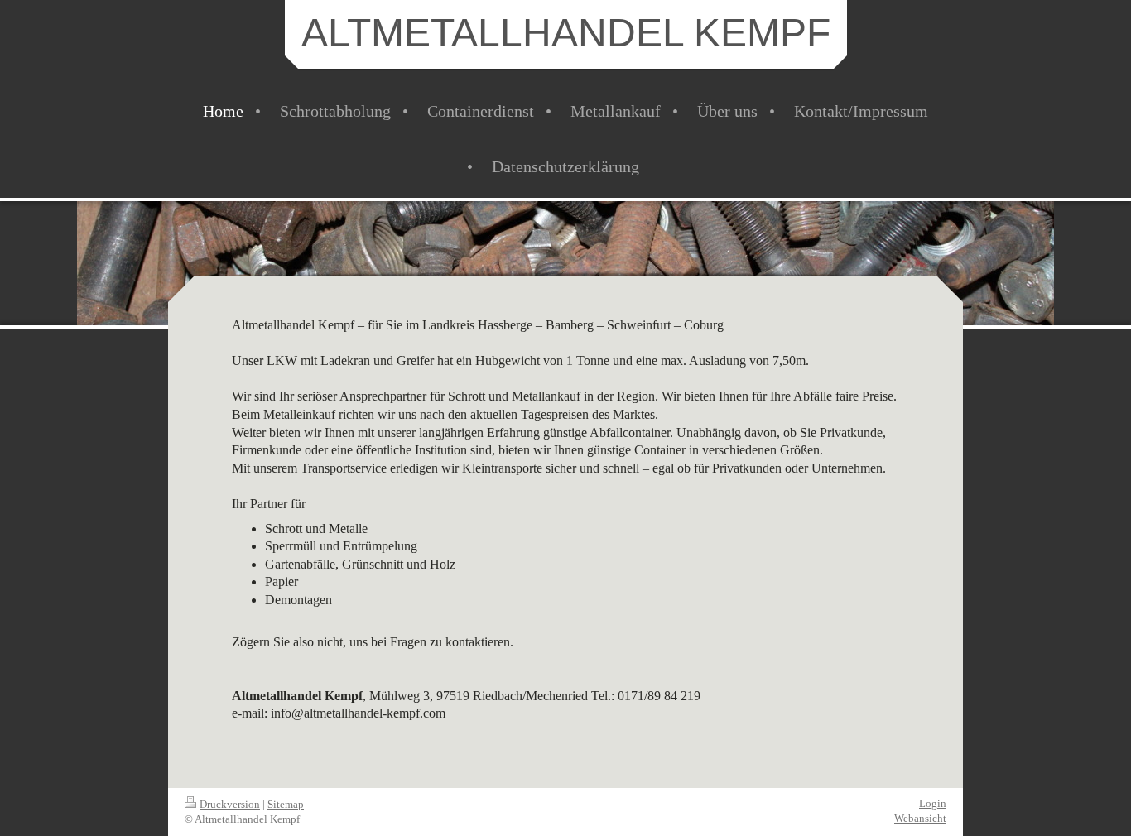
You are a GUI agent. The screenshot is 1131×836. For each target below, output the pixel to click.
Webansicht (920, 818)
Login (932, 803)
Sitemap (285, 804)
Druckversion (230, 804)
